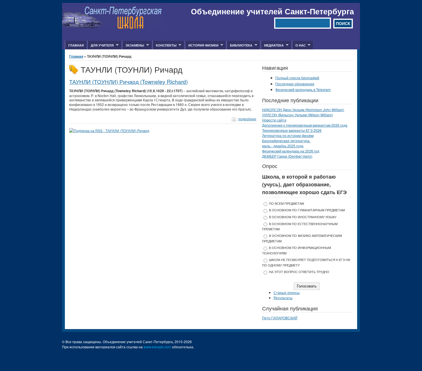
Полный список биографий (297, 77)
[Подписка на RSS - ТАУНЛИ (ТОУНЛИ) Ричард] (109, 130)
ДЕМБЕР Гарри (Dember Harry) (287, 156)
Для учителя (100, 45)
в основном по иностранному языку (302, 217)
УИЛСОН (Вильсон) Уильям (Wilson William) (297, 114)
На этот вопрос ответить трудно (299, 272)
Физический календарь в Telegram (303, 89)
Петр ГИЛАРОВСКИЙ (279, 317)
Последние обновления (294, 83)
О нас (299, 45)
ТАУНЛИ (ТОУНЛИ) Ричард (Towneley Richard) (128, 81)
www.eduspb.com (157, 346)
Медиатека (272, 45)
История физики (201, 45)
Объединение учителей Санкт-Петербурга (272, 11)
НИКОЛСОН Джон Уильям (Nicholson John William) (303, 109)
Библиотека (239, 45)
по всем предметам (286, 203)
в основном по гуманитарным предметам (307, 210)
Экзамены (133, 45)
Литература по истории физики (288, 135)
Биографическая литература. (286, 140)
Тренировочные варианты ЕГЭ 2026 (292, 130)
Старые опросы (287, 292)
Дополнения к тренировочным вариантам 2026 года (304, 125)
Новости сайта (274, 119)
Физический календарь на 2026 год (290, 150)
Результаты (283, 297)
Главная (76, 45)
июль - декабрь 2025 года (282, 145)
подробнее (247, 118)
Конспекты (164, 45)
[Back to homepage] (112, 27)
